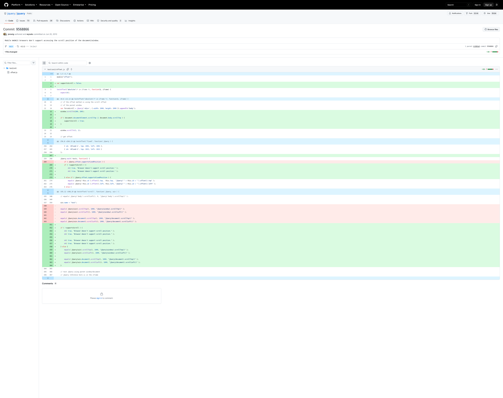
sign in (99, 298)
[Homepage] (6, 5)
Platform (16, 4)
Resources (45, 4)
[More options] (496, 69)
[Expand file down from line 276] (48, 190)
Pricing (92, 4)
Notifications (456, 13)
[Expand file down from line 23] (48, 139)
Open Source (62, 4)
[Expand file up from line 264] (48, 143)
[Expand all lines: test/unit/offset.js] (71, 69)
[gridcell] (271, 73)
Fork (473, 13)
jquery (11, 13)
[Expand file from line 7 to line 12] (48, 99)
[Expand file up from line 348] (48, 193)
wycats (30, 34)
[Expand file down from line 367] (48, 278)
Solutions (30, 4)
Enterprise (78, 4)
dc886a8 (476, 46)
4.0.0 (23, 46)
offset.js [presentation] (13, 72)
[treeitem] (19, 70)
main (11, 46)
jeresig (11, 34)
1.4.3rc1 (33, 46)
